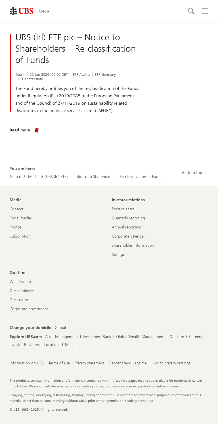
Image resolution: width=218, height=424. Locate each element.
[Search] (191, 11)
